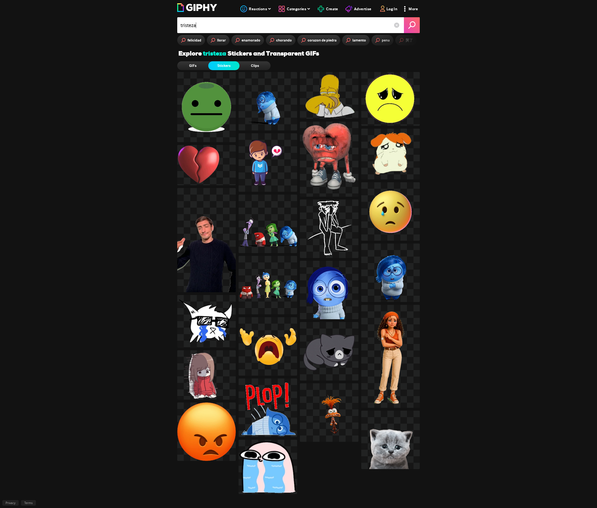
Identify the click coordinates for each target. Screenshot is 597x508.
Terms (28, 503)
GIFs (193, 65)
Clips (255, 65)
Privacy (10, 503)
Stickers (224, 65)
